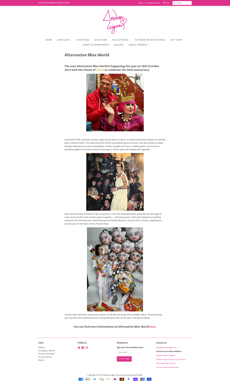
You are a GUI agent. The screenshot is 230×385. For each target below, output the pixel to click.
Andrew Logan (109, 375)
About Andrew (138, 45)
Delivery (41, 347)
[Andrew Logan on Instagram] (86, 348)
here (153, 327)
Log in (140, 3)
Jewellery (64, 40)
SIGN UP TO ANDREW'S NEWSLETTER (53, 3)
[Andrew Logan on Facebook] (82, 348)
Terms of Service (45, 357)
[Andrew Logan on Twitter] (79, 348)
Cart (168, 3)
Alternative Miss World (150, 40)
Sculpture (100, 40)
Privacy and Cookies (46, 354)
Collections (120, 40)
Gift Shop (176, 40)
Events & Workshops (95, 45)
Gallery (119, 45)
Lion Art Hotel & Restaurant (167, 367)
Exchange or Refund (46, 351)
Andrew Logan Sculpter (165, 356)
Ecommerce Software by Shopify (129, 375)
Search (41, 360)
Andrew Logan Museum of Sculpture (171, 359)
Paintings (83, 40)
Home (48, 40)
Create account (153, 3)
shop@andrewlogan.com (166, 347)
